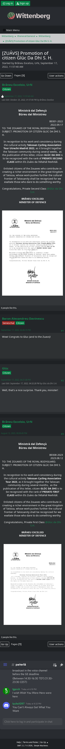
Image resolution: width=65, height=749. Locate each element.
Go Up (4, 644)
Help (19, 742)
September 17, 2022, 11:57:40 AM (18, 96)
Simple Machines (41, 746)
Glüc (5, 368)
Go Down (6, 75)
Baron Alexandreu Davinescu (23, 319)
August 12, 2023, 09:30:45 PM (14, 433)
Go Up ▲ (44, 742)
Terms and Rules (30, 742)
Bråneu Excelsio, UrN (17, 85)
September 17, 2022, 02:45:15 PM (16, 330)
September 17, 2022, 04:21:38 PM (16, 380)
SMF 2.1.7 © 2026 (24, 746)
